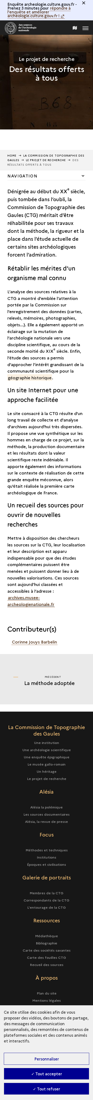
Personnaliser (46, 1058)
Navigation (22, 175)
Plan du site (47, 993)
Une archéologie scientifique (46, 749)
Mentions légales (46, 1000)
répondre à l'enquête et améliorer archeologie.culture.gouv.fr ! (39, 11)
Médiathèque (46, 935)
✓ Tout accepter (46, 1073)
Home (11, 155)
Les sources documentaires (46, 814)
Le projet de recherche (46, 778)
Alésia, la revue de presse (46, 821)
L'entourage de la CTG (46, 907)
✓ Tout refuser (46, 1088)
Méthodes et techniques (47, 850)
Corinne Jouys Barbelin (34, 641)
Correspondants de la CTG (46, 900)
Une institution (46, 742)
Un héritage (47, 771)
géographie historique (30, 377)
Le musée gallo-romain (46, 764)
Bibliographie (46, 943)
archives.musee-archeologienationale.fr (30, 601)
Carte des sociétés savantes (47, 950)
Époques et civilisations (46, 864)
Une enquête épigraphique (46, 757)
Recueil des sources (46, 964)
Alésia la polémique (46, 807)
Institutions (46, 857)
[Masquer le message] (84, 3)
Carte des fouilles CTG (46, 957)
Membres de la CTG (46, 892)
